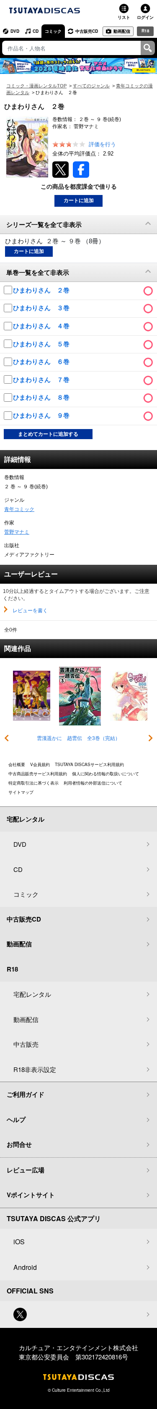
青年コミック (19, 509)
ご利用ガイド (25, 1094)
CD (36, 31)
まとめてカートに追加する (48, 434)
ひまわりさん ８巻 (42, 397)
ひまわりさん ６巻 (42, 361)
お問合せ (19, 1144)
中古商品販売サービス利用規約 (37, 774)
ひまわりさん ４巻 (42, 325)
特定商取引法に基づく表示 (33, 783)
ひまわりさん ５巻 (42, 344)
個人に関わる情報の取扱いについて (105, 774)
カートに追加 (79, 200)
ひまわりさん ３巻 (42, 307)
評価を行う (102, 144)
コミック (53, 31)
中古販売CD (86, 31)
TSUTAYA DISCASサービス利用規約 (89, 764)
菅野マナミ (16, 532)
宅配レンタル (32, 994)
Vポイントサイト (31, 1194)
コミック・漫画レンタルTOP (36, 85)
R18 (145, 31)
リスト (124, 17)
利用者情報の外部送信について (93, 783)
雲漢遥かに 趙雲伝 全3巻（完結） (78, 738)
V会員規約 (40, 764)
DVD (14, 31)
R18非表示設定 (34, 1069)
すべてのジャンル (91, 85)
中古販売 (26, 1044)
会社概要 (16, 764)
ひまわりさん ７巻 (42, 379)
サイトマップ (20, 792)
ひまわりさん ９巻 (42, 415)
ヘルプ (16, 1119)
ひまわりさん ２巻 (42, 290)
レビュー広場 (25, 1170)
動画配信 (121, 31)
